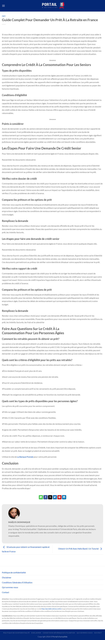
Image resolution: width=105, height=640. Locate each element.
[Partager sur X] (50, 497)
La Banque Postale (25, 457)
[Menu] (3, 6)
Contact (5, 592)
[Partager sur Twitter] (55, 497)
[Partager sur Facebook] (45, 497)
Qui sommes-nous (10, 587)
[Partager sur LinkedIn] (64, 497)
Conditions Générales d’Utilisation (17, 582)
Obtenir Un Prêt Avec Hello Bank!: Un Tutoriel (78, 548)
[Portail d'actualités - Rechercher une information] (52, 6)
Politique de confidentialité (14, 572)
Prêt (4, 16)
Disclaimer (6, 577)
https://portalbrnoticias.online (51, 609)
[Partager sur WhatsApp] (41, 497)
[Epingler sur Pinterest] (59, 497)
